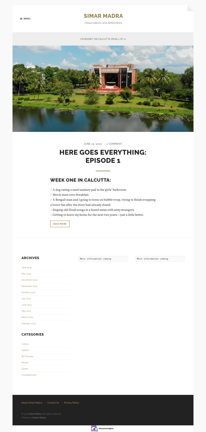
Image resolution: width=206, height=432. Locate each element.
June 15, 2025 (93, 143)
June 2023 (26, 304)
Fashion (25, 350)
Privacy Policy (71, 402)
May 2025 (26, 273)
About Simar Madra (31, 402)
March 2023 (27, 317)
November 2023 (29, 286)
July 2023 (26, 298)
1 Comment (114, 143)
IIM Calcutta (27, 356)
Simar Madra (103, 16)
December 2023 (29, 280)
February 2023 (29, 323)
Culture (25, 344)
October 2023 (28, 292)
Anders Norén (39, 417)
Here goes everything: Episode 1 (103, 156)
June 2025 (27, 267)
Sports (25, 368)
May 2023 (26, 311)
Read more (60, 224)
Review (25, 362)
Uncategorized (29, 375)
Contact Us (53, 402)
